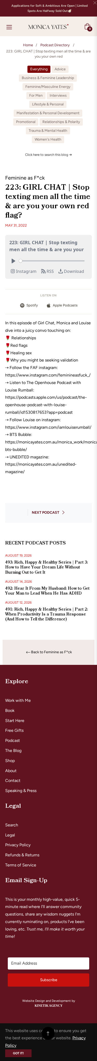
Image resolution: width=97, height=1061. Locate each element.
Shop (10, 760)
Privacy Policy (18, 844)
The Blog (13, 750)
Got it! (18, 1053)
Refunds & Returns (22, 854)
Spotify (32, 305)
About (11, 770)
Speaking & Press (20, 790)
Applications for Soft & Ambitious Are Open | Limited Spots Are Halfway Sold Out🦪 (49, 8)
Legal (10, 835)
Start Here (14, 720)
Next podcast (45, 512)
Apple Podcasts (65, 305)
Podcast (12, 740)
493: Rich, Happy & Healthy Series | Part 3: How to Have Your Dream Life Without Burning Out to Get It (46, 567)
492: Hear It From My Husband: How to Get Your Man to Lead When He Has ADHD (47, 590)
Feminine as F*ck (25, 178)
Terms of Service (20, 865)
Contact (12, 780)
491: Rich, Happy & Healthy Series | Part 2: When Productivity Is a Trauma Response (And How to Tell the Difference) (46, 614)
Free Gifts (14, 730)
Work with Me (18, 700)
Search (11, 824)
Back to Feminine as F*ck (51, 652)
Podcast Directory (55, 45)
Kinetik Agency (49, 1006)
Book (9, 710)
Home (28, 45)
